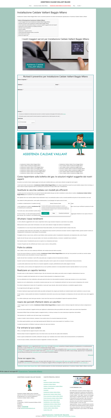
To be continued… (84, 362)
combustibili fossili (36, 352)
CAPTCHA (20, 118)
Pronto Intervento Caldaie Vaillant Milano (53, 398)
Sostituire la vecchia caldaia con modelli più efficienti (30, 26)
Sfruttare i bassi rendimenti (25, 27)
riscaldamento (30, 349)
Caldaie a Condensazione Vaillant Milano (53, 386)
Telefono (20, 84)
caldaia (37, 361)
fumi (74, 361)
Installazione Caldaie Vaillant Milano (52, 392)
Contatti (79, 5)
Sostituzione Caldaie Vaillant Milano (52, 406)
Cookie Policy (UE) (48, 410)
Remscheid (56, 346)
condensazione (58, 361)
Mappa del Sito (66, 414)
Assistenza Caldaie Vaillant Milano (41, 5)
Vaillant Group (44, 346)
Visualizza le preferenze (64, 213)
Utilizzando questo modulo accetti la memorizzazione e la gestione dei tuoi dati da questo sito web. (39, 116)
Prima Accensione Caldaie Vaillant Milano (53, 396)
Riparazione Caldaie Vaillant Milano (52, 400)
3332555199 (25, 406)
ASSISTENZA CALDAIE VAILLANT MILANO (55, 2)
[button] (69, 203)
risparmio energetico (71, 349)
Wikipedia (90, 355)
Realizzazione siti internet (51, 416)
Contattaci (46, 390)
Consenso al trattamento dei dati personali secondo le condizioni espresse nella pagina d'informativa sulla (42, 114)
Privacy (20, 111)
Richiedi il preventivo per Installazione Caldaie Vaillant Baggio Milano (34, 23)
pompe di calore (50, 350)
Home (30, 5)
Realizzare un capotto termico (25, 30)
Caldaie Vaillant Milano (49, 388)
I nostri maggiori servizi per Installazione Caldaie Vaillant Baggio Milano (34, 21)
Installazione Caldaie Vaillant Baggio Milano (27, 366)
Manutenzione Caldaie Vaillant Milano (52, 394)
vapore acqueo (67, 361)
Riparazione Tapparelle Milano (30, 371)
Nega (54, 213)
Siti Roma (73, 416)
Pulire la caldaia (22, 29)
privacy (64, 114)
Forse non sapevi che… (24, 35)
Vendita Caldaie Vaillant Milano (51, 408)
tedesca (30, 346)
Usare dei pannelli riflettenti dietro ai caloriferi (29, 32)
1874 (33, 347)
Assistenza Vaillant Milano (50, 384)
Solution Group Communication (64, 416)
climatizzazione (39, 349)
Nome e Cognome (22, 79)
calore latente (27, 362)
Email (57, 84)
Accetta (45, 213)
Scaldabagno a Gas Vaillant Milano (52, 402)
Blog (74, 5)
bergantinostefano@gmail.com (28, 408)
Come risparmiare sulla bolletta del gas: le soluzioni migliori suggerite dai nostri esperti (38, 25)
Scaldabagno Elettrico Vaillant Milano (52, 404)
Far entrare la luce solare (24, 33)
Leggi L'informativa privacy (48, 414)
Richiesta (20, 89)
